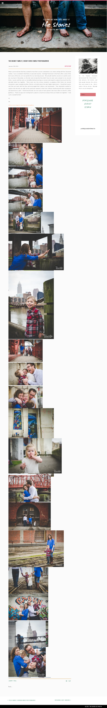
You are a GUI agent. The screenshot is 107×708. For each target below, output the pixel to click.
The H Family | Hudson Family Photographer (22, 700)
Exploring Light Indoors (62, 700)
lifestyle (68, 66)
